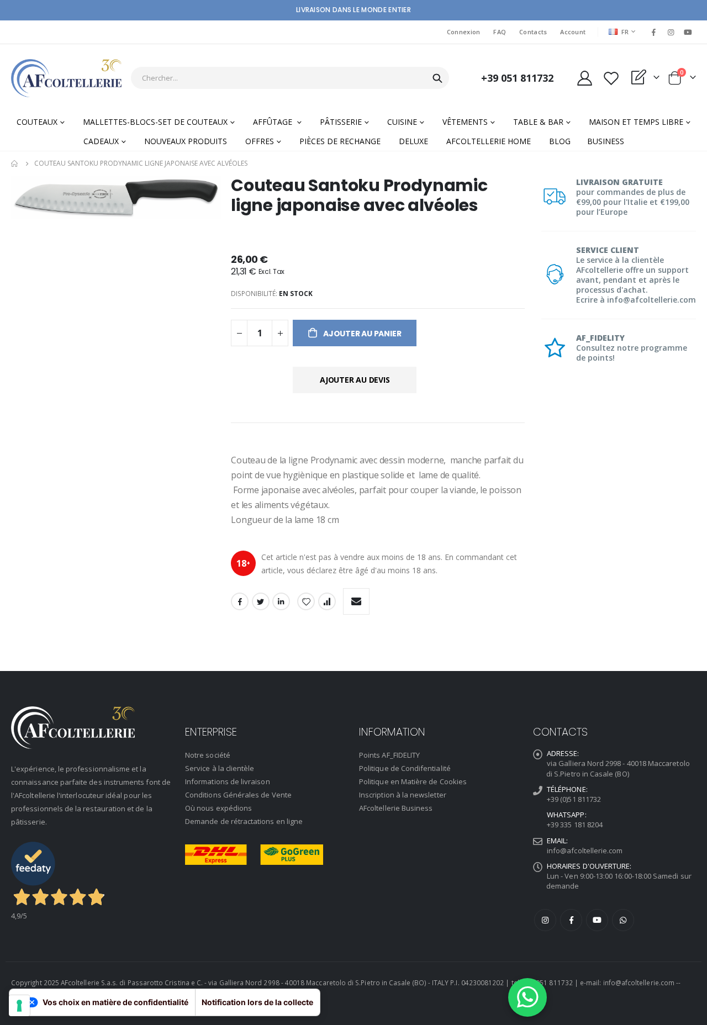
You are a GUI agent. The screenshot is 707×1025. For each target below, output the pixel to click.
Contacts (533, 32)
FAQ (499, 32)
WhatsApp (623, 920)
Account (572, 32)
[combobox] (290, 78)
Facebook (240, 601)
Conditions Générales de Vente (238, 795)
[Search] (437, 78)
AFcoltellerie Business (395, 808)
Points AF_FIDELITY (389, 755)
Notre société (207, 755)
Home (15, 163)
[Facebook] (653, 32)
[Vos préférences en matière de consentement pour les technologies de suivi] (19, 1005)
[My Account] (584, 78)
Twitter (261, 601)
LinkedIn (281, 601)
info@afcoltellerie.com (584, 850)
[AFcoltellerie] (66, 78)
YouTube (597, 920)
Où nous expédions (218, 808)
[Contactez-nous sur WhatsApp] (527, 997)
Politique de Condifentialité (405, 768)
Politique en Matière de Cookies (413, 781)
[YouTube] (688, 32)
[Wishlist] (611, 78)
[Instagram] (671, 32)
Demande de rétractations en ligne (244, 821)
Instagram (545, 920)
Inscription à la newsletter (402, 795)
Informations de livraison (227, 781)
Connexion (463, 32)
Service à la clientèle (219, 768)
